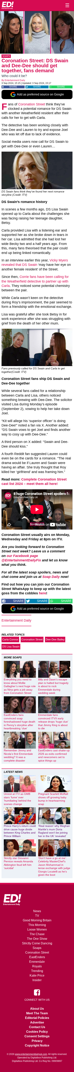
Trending (37, 971)
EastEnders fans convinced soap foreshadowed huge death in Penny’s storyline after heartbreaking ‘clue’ (19, 721)
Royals (37, 966)
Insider (37, 980)
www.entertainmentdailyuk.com (31, 1054)
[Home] (8, 5)
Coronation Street (31, 104)
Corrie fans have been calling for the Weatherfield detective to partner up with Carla (35, 281)
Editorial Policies (37, 1017)
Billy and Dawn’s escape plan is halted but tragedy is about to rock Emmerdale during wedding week (53, 686)
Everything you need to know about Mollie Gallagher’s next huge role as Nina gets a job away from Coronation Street (20, 686)
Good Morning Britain (37, 920)
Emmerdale (37, 961)
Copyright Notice (37, 1045)
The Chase (37, 934)
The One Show (37, 938)
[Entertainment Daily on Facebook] (37, 992)
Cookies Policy (37, 1031)
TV (37, 915)
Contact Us (37, 1027)
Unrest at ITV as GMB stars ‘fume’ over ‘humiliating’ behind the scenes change (17, 799)
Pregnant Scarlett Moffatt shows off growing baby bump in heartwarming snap (53, 799)
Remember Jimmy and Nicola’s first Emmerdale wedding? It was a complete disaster (18, 755)
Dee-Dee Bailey (55, 639)
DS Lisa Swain (11, 646)
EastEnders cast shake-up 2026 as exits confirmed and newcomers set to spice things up (54, 755)
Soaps (6, 56)
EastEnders (37, 957)
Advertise (37, 1022)
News (37, 911)
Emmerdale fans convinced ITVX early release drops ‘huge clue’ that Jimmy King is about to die (53, 721)
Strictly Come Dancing (37, 943)
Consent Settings (37, 1036)
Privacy (37, 1040)
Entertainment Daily (15, 80)
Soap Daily (51, 577)
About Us (37, 1008)
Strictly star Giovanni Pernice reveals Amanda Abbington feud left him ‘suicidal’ (18, 863)
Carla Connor (10, 639)
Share (13, 86)
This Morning (37, 925)
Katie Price (37, 975)
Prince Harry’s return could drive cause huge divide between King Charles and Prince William (20, 831)
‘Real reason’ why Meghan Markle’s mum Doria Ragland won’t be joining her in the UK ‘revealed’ (54, 831)
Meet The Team (37, 1013)
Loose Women (37, 929)
